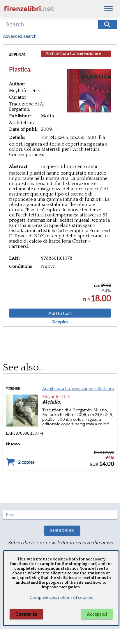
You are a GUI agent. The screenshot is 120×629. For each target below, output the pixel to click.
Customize (26, 614)
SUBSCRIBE (62, 530)
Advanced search (19, 36)
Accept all (97, 614)
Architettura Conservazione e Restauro (73, 56)
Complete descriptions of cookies (61, 597)
